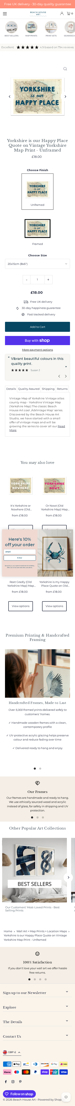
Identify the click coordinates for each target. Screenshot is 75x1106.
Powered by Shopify (51, 1099)
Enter (19, 558)
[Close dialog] (70, 532)
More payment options (37, 349)
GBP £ (12, 1052)
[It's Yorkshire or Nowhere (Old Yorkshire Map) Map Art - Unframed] (20, 485)
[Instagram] (12, 1082)
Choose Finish (37, 170)
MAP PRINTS (31, 36)
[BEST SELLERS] (11, 27)
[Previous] (9, 96)
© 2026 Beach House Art (19, 1099)
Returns (62, 388)
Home (8, 931)
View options (20, 606)
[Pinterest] (20, 1082)
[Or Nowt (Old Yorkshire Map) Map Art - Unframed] (54, 485)
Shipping (48, 388)
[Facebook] (6, 1082)
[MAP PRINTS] (31, 27)
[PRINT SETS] (51, 27)
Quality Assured (29, 388)
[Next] (65, 96)
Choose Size (37, 255)
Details (11, 388)
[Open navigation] (14, 13)
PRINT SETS (51, 36)
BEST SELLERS (12, 36)
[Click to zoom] (65, 68)
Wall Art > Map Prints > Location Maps (41, 931)
